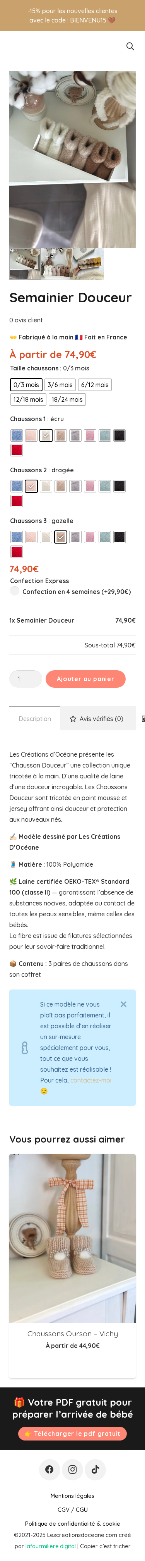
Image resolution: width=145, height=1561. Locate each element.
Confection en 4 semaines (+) (76, 591)
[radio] (26, 385)
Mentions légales (72, 1495)
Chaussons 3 (28, 521)
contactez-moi (90, 1080)
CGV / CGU (73, 1509)
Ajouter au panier (85, 679)
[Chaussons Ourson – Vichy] (72, 1238)
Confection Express (39, 581)
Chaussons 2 (28, 470)
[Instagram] (72, 1469)
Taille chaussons (34, 368)
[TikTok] (95, 1469)
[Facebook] (49, 1469)
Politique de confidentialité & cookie (72, 1523)
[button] (130, 46)
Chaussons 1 (28, 419)
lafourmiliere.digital (51, 1546)
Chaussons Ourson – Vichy (72, 1333)
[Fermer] (123, 1004)
